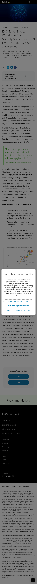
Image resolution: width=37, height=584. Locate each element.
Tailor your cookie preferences (18, 310)
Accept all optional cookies (18, 301)
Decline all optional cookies (18, 306)
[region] (18, 292)
